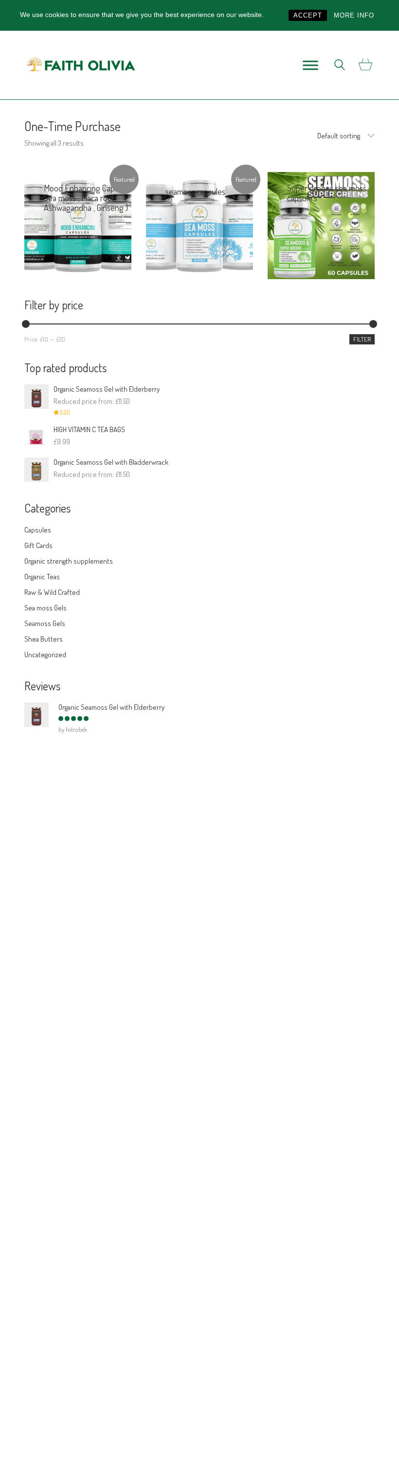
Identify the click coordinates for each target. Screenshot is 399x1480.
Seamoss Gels (44, 623)
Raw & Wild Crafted (52, 592)
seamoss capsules (195, 191)
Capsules (57, 218)
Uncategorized (45, 654)
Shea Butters (43, 639)
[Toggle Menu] (310, 65)
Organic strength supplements (68, 561)
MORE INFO (354, 15)
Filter (362, 339)
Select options (105, 264)
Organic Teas (42, 576)
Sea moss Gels (45, 607)
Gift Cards (38, 545)
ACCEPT (307, 15)
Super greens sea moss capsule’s (326, 193)
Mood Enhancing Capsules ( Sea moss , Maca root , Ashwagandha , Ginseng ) (90, 197)
